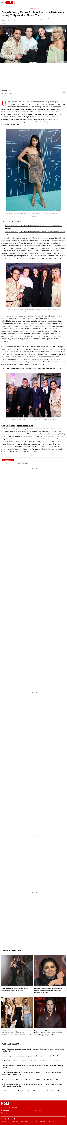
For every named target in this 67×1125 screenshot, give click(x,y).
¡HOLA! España (5, 1110)
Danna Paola (8, 464)
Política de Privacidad (42, 1121)
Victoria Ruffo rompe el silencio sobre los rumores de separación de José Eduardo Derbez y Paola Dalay (48, 990)
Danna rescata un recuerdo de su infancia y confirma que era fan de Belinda (15, 989)
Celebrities (35, 8)
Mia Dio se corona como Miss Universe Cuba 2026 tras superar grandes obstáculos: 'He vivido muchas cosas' (33, 1092)
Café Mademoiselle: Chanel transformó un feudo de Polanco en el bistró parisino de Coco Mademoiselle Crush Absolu (32, 1073)
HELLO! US (38, 1110)
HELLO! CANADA (39, 1112)
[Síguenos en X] (5, 1118)
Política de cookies (22, 1121)
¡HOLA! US (4, 1112)
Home (29, 8)
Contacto (59, 1121)
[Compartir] (64, 93)
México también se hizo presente (42, 114)
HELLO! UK (4, 1113)
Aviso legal (6, 1121)
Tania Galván (5, 90)
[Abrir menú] (2, 2)
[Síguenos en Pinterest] (12, 1118)
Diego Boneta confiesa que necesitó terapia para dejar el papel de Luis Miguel (33, 368)
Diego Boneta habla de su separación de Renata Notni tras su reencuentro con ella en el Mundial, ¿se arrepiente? (49, 1033)
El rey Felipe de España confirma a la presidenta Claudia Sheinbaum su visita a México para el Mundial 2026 (33, 1050)
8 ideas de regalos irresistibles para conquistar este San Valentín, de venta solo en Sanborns (33, 1056)
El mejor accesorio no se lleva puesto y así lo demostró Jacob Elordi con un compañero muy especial (32, 1066)
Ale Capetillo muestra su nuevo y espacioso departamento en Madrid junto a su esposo (31, 1061)
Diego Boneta (22, 464)
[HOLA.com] (33, 1103)
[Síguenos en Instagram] (8, 1118)
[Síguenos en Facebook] (2, 1118)
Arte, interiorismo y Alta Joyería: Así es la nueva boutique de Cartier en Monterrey (30, 1079)
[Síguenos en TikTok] (15, 1118)
